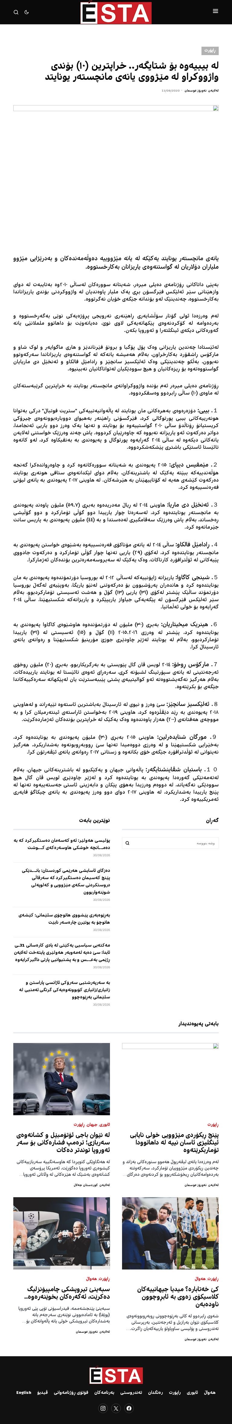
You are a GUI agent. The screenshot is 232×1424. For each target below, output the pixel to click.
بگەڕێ (127, 843)
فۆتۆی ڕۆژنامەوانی (71, 1393)
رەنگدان (155, 1393)
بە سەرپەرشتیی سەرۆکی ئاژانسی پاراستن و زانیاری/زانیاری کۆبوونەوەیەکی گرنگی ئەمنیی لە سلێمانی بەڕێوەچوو (64, 990)
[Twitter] (116, 1408)
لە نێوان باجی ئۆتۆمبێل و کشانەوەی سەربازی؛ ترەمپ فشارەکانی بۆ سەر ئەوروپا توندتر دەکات (63, 1143)
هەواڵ (200, 1279)
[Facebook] (129, 1408)
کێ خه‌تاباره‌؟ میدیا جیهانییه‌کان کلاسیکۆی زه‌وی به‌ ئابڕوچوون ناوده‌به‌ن (178, 1297)
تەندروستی (131, 1393)
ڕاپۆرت (210, 51)
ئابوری (104, 1125)
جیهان (92, 1125)
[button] (215, 12)
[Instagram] (103, 1408)
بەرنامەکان (104, 1393)
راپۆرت (175, 1393)
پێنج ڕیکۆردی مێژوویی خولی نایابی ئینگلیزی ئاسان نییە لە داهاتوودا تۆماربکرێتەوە (174, 1143)
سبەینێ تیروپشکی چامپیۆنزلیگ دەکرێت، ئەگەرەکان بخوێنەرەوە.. (67, 1293)
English (23, 1393)
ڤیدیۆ (42, 1393)
